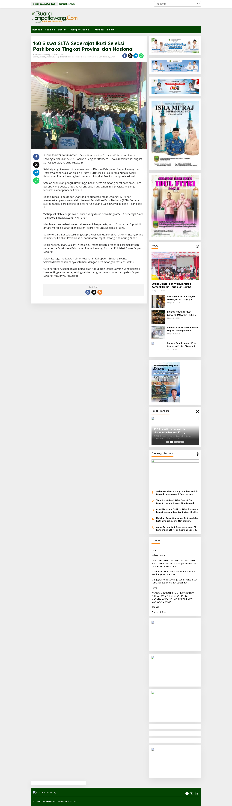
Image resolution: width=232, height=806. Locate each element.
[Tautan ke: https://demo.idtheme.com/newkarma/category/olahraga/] (197, 454)
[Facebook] (87, 292)
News (154, 587)
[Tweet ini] (130, 55)
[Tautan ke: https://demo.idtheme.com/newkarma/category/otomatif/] (197, 246)
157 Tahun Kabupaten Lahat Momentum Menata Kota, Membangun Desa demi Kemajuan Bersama (174, 431)
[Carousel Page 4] (179, 442)
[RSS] (99, 292)
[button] (198, 4)
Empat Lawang (52, 57)
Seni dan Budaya (102, 57)
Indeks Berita (158, 555)
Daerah (42, 57)
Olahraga (72, 57)
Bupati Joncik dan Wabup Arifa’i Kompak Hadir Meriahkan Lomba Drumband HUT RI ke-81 (171, 285)
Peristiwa (90, 57)
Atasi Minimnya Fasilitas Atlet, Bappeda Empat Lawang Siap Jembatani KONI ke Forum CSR (177, 510)
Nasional (63, 57)
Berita (35, 57)
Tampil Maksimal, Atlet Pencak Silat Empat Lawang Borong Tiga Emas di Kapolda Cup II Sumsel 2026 (175, 501)
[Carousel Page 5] (182, 442)
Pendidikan (81, 57)
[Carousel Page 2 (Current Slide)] (171, 442)
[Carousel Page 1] (167, 442)
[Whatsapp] (141, 55)
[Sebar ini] (124, 55)
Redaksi (155, 606)
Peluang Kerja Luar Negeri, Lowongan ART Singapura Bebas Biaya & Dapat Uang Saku (181, 297)
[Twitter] (93, 292)
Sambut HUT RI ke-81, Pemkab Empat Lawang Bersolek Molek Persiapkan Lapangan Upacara (183, 329)
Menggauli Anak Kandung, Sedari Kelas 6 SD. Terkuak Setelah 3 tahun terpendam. (174, 581)
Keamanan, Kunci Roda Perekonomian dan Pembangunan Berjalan (173, 573)
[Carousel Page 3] (175, 442)
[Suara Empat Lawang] (54, 16)
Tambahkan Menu (67, 4)
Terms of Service (160, 612)
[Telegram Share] (135, 55)
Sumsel (113, 57)
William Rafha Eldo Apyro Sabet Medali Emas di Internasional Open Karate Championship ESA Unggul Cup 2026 (176, 493)
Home (155, 550)
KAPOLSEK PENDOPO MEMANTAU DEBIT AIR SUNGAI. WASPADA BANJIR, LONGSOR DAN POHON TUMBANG (174, 563)
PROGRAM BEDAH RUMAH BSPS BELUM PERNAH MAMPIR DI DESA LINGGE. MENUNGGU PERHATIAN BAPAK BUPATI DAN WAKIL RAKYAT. (173, 597)
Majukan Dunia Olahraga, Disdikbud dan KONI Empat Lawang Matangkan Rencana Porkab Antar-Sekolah (177, 519)
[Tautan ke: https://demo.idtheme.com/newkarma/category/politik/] (197, 411)
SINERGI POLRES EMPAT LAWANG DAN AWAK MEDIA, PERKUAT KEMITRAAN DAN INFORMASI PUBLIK (180, 313)
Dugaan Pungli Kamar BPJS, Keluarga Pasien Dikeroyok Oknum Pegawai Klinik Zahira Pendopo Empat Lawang (182, 344)
